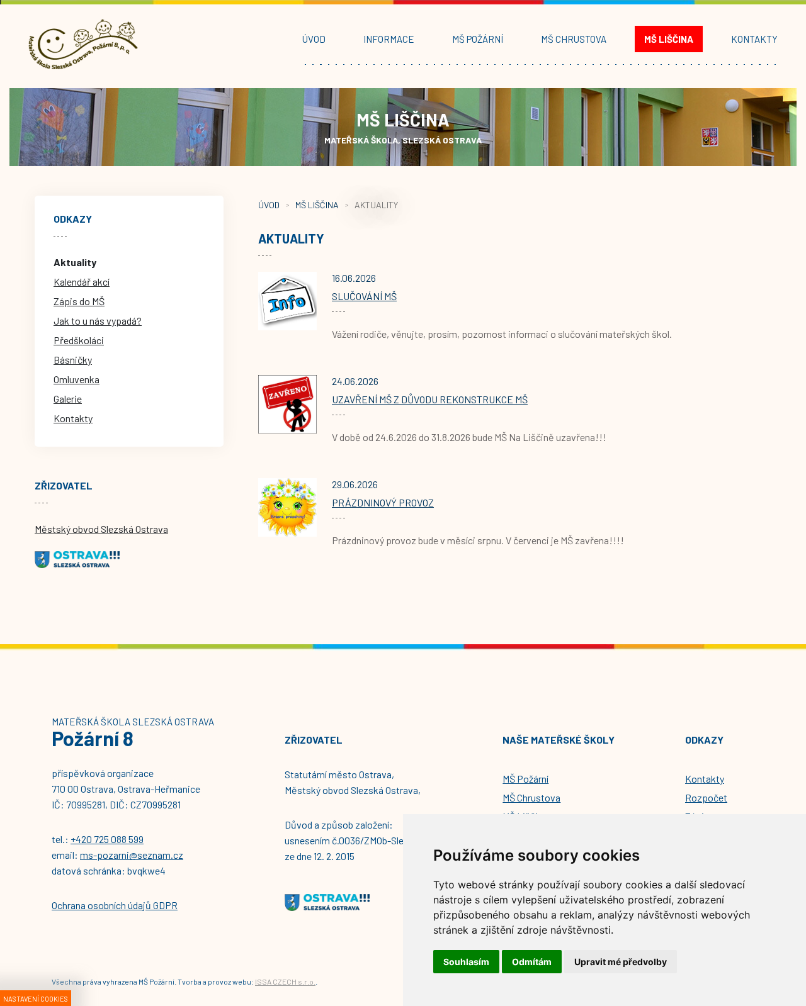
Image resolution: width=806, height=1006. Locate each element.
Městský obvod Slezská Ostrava (101, 529)
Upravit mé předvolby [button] (620, 961)
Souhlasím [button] (466, 961)
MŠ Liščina (317, 204)
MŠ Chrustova (531, 797)
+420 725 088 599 (107, 839)
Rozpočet (706, 797)
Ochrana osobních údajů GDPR (115, 905)
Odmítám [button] (532, 961)
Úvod (269, 204)
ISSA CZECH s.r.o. (285, 981)
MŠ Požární (525, 779)
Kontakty (704, 779)
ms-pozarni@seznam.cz (131, 855)
